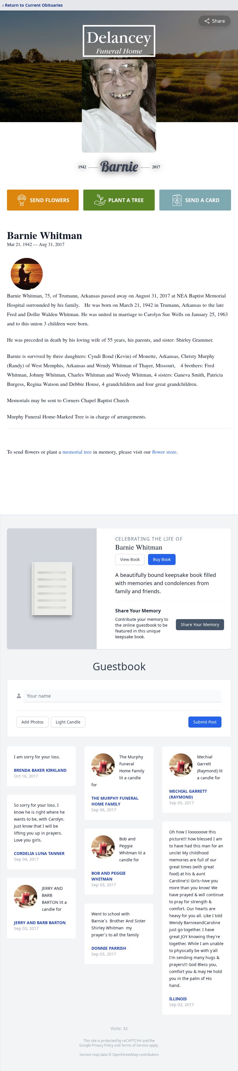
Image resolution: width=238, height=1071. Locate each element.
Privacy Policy (102, 1045)
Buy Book (162, 559)
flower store (164, 451)
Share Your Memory (200, 624)
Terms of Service (134, 1045)
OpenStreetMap (125, 1054)
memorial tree (77, 451)
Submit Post (205, 722)
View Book (130, 559)
